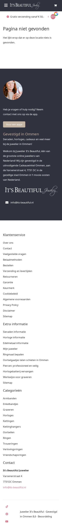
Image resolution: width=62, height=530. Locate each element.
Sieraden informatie (14, 331)
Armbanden (10, 398)
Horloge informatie (14, 337)
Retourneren (10, 276)
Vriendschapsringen (14, 455)
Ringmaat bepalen (13, 354)
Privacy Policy (10, 305)
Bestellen (8, 265)
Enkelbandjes (10, 404)
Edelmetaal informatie (15, 343)
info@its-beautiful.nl (14, 487)
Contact (7, 248)
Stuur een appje (14, 124)
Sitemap (7, 316)
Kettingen (8, 421)
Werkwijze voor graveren (17, 377)
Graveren (8, 409)
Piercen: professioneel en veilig (20, 365)
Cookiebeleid (10, 293)
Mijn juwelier (10, 348)
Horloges (8, 415)
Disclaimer (9, 310)
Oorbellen (8, 432)
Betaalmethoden (12, 259)
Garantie (8, 282)
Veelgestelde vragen (14, 254)
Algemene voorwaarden (16, 299)
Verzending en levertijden (17, 271)
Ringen (7, 438)
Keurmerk (8, 288)
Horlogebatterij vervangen (18, 371)
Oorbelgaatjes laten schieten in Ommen (25, 360)
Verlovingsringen (13, 449)
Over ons (8, 242)
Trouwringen (10, 443)
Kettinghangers (12, 426)
